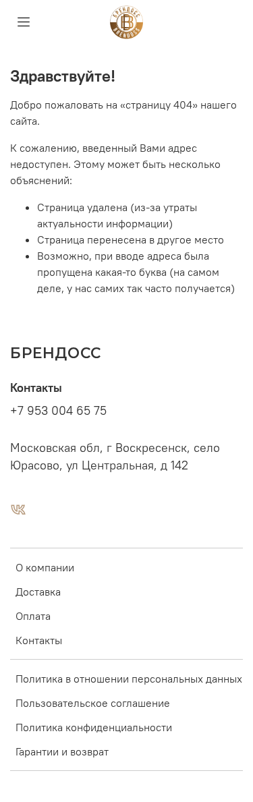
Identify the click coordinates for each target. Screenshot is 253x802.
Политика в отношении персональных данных (129, 678)
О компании (45, 567)
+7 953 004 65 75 (58, 410)
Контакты (39, 640)
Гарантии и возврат (62, 751)
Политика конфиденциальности (94, 727)
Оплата (33, 616)
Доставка (38, 591)
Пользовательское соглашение (93, 703)
